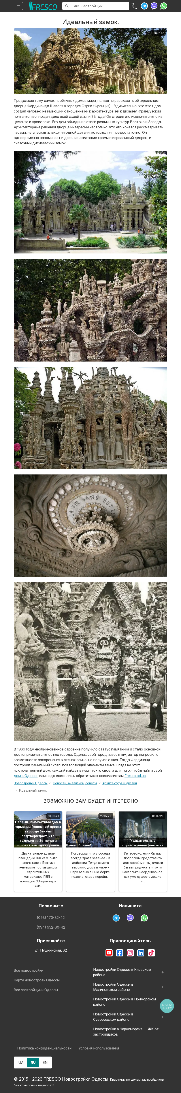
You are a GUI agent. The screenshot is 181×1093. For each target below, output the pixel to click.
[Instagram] (130, 953)
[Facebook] (119, 953)
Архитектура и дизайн (119, 783)
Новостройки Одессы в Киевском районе (122, 972)
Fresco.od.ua (135, 775)
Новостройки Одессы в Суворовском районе (113, 1017)
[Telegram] (144, 6)
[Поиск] (67, 6)
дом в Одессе (26, 775)
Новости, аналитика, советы (75, 783)
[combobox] (100, 6)
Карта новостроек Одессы (37, 980)
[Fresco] (42, 5)
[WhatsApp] (163, 6)
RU (33, 1062)
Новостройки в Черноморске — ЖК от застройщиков (126, 1031)
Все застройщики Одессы (36, 990)
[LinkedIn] (141, 953)
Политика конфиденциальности (44, 1048)
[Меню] (18, 6)
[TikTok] (151, 953)
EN (45, 1062)
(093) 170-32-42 (51, 917)
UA (21, 1062)
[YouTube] (109, 953)
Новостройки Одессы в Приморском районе (124, 1002)
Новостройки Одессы (30, 783)
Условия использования (99, 1048)
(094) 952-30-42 (51, 927)
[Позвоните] (134, 5)
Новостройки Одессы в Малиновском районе (113, 987)
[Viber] (154, 6)
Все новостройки (28, 970)
